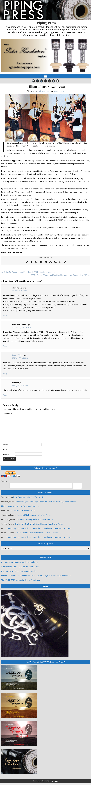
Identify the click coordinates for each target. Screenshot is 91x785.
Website (6, 454)
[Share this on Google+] (36, 262)
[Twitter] (33, 80)
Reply (5, 315)
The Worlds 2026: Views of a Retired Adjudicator (20, 580)
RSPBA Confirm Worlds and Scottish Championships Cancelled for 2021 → (60, 275)
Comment (7, 414)
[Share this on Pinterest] (41, 262)
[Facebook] (37, 80)
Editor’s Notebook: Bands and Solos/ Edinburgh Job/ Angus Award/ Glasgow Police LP (36, 576)
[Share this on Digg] (55, 262)
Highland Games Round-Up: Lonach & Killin (18, 571)
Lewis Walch (17, 355)
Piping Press (46, 23)
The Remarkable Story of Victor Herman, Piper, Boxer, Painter (39, 524)
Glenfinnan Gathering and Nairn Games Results (34, 519)
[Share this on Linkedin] (60, 262)
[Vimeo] (53, 80)
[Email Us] (57, 80)
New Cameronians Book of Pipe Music (28, 497)
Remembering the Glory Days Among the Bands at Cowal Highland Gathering (45, 502)
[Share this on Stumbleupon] (50, 262)
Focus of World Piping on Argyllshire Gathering (19, 562)
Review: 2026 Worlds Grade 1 (28, 506)
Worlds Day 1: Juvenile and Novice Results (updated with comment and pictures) (38, 528)
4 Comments (59, 91)
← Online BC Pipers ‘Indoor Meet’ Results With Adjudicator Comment (28, 272)
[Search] (77, 486)
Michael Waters (7, 506)
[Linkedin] (45, 80)
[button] (45, 55)
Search (4, 481)
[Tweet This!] (27, 262)
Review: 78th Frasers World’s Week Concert (34, 515)
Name (5, 445)
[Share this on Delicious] (65, 262)
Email (5, 449)
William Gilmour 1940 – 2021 (45, 86)
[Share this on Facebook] (31, 262)
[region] (45, 55)
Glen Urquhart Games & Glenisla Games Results (20, 567)
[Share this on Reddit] (46, 262)
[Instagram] (49, 80)
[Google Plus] (41, 80)
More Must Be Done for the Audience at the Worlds (37, 533)
